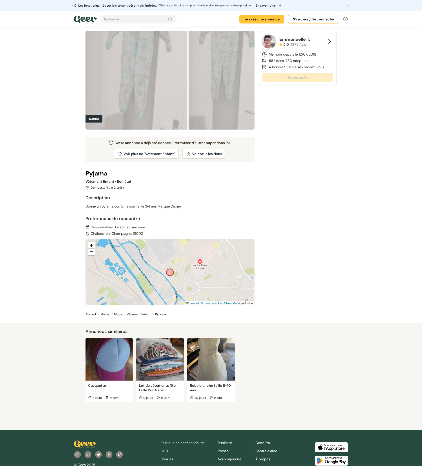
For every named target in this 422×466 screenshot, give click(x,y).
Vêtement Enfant (139, 314)
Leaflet (194, 303)
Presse (223, 451)
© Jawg (206, 303)
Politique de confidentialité (182, 443)
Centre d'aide (266, 451)
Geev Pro (262, 443)
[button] (91, 245)
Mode (118, 314)
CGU (164, 451)
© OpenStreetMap (226, 303)
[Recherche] (170, 19)
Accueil (91, 314)
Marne (105, 314)
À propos (262, 459)
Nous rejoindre (229, 459)
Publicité (225, 443)
